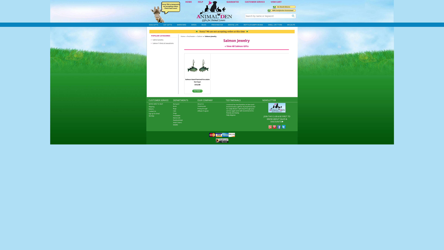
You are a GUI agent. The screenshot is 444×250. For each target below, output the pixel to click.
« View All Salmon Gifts (236, 46)
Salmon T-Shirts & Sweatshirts (163, 43)
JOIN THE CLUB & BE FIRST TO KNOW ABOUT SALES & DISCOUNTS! (277, 119)
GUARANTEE (233, 2)
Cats (174, 111)
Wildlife (291, 24)
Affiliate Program (203, 111)
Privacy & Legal (202, 109)
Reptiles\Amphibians (253, 24)
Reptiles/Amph (178, 120)
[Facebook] (279, 128)
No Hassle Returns (283, 7)
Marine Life (233, 24)
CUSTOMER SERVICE (255, 2)
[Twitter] (283, 128)
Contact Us (152, 111)
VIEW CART (276, 2)
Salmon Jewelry (158, 40)
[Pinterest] (274, 128)
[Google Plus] (270, 128)
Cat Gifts (167, 24)
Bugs (204, 24)
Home (183, 36)
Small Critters (275, 24)
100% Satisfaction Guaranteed (282, 10)
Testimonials (201, 106)
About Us (200, 104)
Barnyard (181, 24)
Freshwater (217, 24)
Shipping (151, 107)
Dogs (175, 113)
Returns (151, 109)
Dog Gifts (153, 24)
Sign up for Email (154, 114)
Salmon (199, 36)
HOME (188, 2)
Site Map (151, 116)
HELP (200, 2)
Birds (193, 24)
